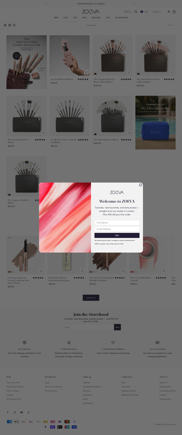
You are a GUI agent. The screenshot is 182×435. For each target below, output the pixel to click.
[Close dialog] (140, 185)
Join (117, 235)
